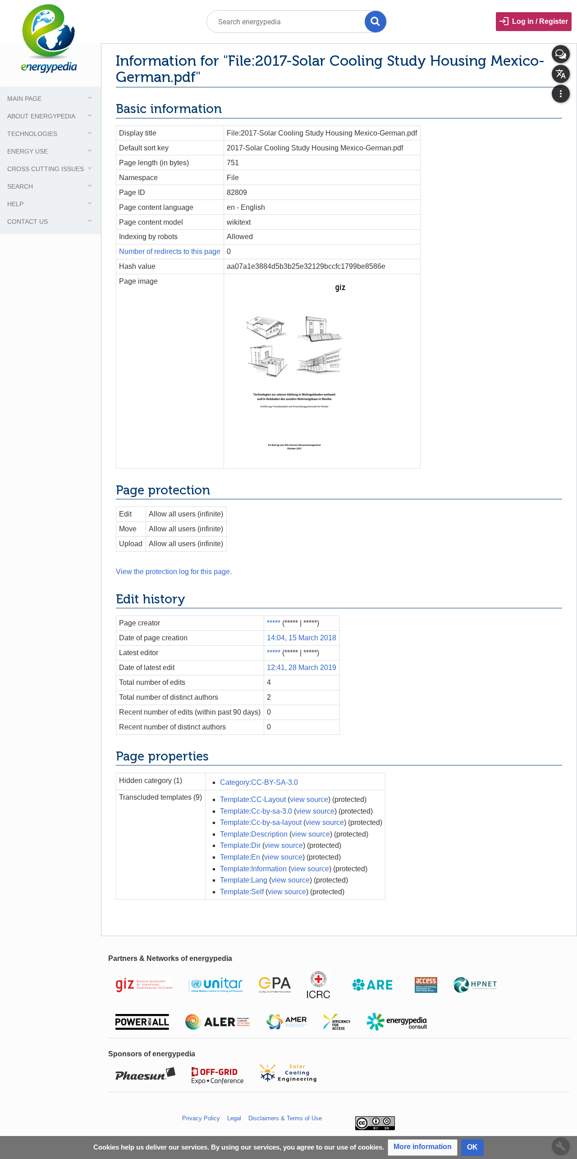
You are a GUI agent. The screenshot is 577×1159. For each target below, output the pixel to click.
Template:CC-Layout (253, 799)
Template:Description (254, 834)
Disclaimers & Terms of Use (285, 1118)
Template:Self (242, 892)
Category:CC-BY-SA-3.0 (259, 782)
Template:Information (253, 869)
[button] (423, 1147)
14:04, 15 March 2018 (301, 638)
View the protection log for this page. (174, 571)
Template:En (240, 857)
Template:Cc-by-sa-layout (261, 822)
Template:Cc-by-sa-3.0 (256, 811)
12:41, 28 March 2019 (301, 667)
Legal (234, 1118)
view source (309, 799)
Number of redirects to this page (169, 251)
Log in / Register (540, 21)
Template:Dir (240, 845)
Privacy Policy (201, 1118)
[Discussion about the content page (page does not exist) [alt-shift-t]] (561, 54)
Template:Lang (243, 880)
